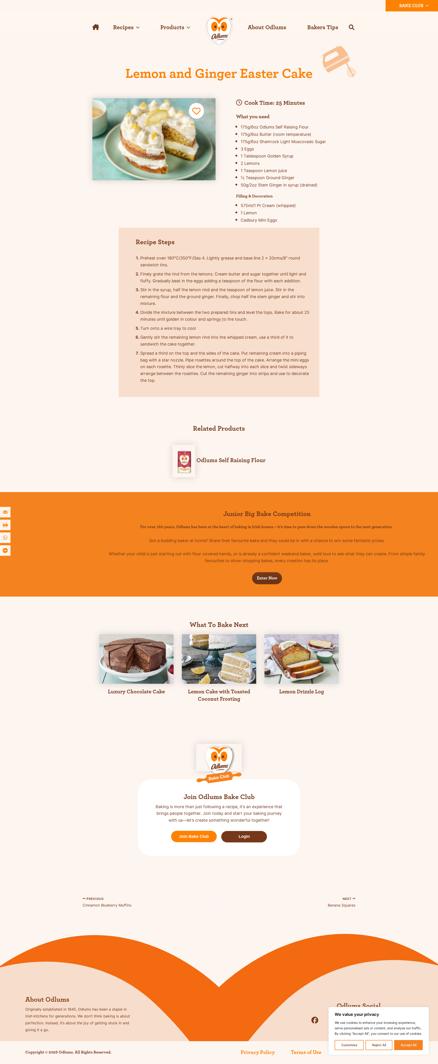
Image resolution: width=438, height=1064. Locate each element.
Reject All (379, 1045)
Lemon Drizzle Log (301, 691)
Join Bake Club (194, 836)
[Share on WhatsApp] (5, 537)
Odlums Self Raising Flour (231, 460)
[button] (425, 5)
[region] (378, 1031)
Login (244, 836)
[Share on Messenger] (5, 550)
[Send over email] (5, 512)
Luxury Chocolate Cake (136, 691)
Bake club (411, 5)
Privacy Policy (258, 1052)
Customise (349, 1045)
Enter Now (267, 578)
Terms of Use (306, 1052)
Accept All (408, 1045)
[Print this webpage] (5, 525)
